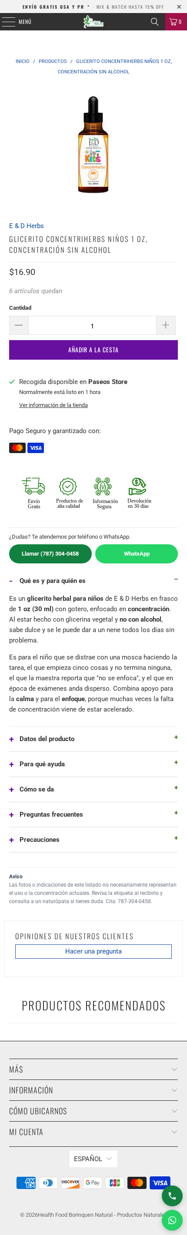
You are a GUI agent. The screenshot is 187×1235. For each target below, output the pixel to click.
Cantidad (20, 308)
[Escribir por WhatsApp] (172, 1220)
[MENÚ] (4, 21)
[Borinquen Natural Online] (93, 21)
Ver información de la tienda (53, 405)
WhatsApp (137, 553)
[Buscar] (155, 21)
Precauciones (40, 840)
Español (88, 1159)
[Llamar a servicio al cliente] (172, 1195)
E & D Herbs (26, 226)
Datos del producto (47, 739)
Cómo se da (37, 789)
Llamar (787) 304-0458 (50, 553)
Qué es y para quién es (53, 581)
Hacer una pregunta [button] (93, 951)
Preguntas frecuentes (51, 814)
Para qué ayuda (42, 764)
